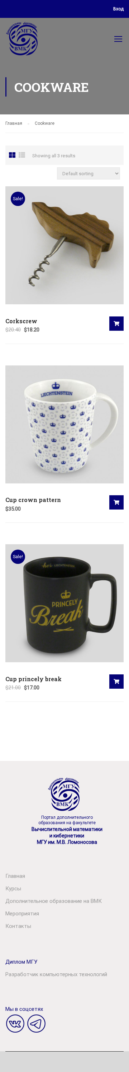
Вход (118, 8)
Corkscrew (21, 321)
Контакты (18, 926)
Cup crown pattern (33, 499)
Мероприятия (22, 913)
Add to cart (116, 323)
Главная (13, 123)
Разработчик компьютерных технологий (56, 974)
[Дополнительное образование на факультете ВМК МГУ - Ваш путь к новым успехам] (22, 40)
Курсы (13, 888)
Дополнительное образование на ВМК (53, 901)
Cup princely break (33, 679)
